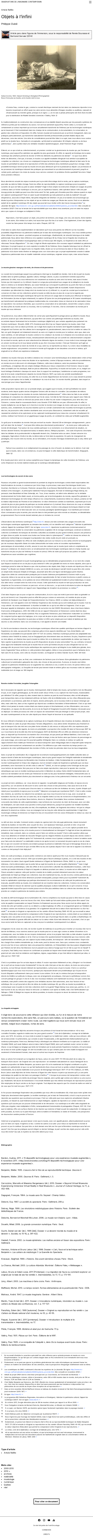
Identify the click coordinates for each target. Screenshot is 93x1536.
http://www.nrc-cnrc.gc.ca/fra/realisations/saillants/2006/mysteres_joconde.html (47, 206)
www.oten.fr (45, 527)
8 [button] (33, 521)
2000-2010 (9, 1468)
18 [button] (47, 1075)
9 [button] (74, 524)
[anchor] (54, 1520)
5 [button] (60, 393)
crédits (46, 1534)
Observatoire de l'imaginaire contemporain (21, 2)
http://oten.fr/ (39, 522)
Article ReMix (10, 1453)
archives (8, 1474)
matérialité (8, 1476)
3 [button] (82, 202)
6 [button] (22, 424)
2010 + (7, 1471)
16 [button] (6, 911)
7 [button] (64, 424)
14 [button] (39, 790)
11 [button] (7, 568)
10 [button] (63, 535)
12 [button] (77, 587)
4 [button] (25, 243)
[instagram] (44, 1520)
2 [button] (70, 155)
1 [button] (11, 143)
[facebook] (39, 1520)
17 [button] (53, 1033)
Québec (7, 1485)
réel (5, 1487)
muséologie (9, 1479)
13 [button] (45, 765)
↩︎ (21, 1360)
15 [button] (78, 863)
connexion (46, 1530)
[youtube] (49, 1520)
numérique (9, 1482)
